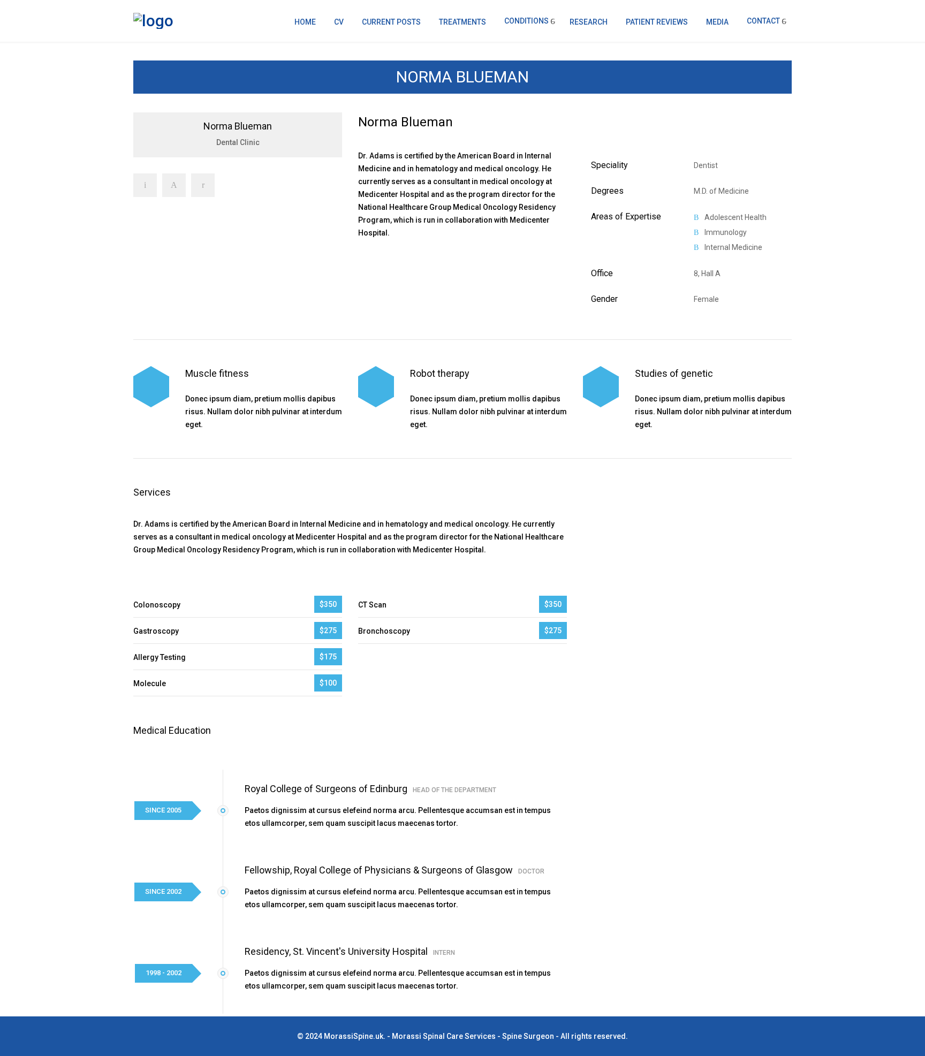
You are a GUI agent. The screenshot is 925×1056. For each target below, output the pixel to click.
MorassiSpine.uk (353, 1036)
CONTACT (763, 21)
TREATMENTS (462, 22)
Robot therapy (439, 373)
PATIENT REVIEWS (657, 22)
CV (339, 22)
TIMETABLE (390, 264)
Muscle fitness (217, 373)
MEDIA (717, 22)
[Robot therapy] (376, 386)
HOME (305, 22)
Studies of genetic (674, 373)
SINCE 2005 (163, 810)
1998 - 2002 (163, 973)
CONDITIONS (526, 21)
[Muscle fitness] (151, 386)
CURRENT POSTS (391, 22)
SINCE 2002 (163, 891)
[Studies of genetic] (601, 386)
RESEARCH (589, 22)
